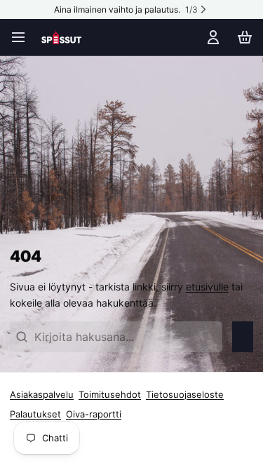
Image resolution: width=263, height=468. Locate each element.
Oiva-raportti (93, 414)
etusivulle (207, 287)
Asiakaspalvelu (42, 394)
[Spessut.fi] (61, 37)
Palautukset (35, 414)
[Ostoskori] (242, 37)
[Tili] (211, 37)
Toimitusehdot (110, 394)
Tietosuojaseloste (185, 394)
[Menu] (23, 37)
